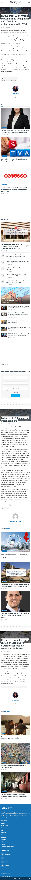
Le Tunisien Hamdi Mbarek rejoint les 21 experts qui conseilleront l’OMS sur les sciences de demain (15, 615)
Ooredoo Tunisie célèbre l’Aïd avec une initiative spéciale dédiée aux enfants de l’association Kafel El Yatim (14, 189)
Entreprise (3, 832)
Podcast (3, 844)
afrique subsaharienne (11, 78)
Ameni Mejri (15, 94)
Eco (3, 733)
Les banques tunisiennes (7, 846)
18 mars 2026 (5, 134)
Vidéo (2, 842)
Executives (4, 835)
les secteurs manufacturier (9, 80)
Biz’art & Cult (4, 825)
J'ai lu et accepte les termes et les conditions (16, 391)
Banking (3, 823)
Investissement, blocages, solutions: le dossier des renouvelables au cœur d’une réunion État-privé (18, 314)
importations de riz (21, 687)
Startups (3, 839)
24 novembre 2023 (5, 27)
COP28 (6, 508)
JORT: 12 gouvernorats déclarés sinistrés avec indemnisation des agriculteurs (14, 299)
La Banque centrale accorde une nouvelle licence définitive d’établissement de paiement (11, 246)
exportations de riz (10, 687)
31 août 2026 (4, 560)
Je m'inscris (15, 395)
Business (4, 127)
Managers (3, 837)
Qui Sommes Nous (5, 873)
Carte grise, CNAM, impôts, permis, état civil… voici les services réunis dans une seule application (14, 556)
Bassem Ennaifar (15, 521)
